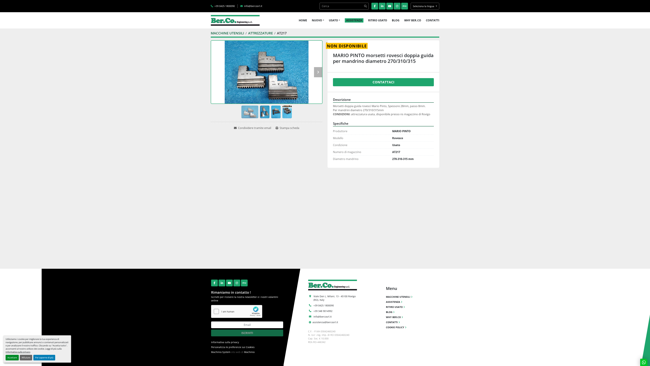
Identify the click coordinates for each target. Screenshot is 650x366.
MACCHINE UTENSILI (398, 296)
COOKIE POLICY (395, 327)
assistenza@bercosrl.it (325, 322)
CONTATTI (432, 20)
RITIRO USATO (377, 20)
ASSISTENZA (354, 20)
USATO (333, 20)
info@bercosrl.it (253, 6)
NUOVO (317, 20)
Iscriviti (247, 333)
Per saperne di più (44, 357)
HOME (303, 20)
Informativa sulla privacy (18, 351)
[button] (318, 20)
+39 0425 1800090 (224, 6)
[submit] (365, 6)
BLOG (395, 20)
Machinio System (220, 352)
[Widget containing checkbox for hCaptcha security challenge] (236, 311)
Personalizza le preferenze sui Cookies (233, 347)
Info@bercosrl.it (322, 316)
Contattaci (383, 82)
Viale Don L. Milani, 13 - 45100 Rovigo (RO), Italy (334, 298)
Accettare (12, 357)
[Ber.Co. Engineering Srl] (332, 284)
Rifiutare (26, 357)
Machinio (249, 352)
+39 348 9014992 (322, 311)
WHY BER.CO (412, 20)
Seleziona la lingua (423, 6)
